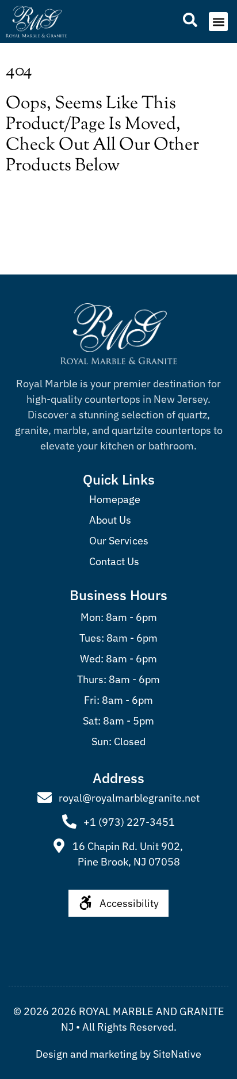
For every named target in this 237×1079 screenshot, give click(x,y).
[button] (218, 21)
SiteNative (177, 1054)
